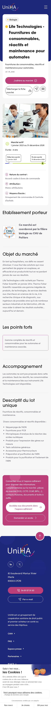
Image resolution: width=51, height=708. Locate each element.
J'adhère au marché (23, 80)
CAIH (10, 633)
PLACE (11, 663)
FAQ (10, 641)
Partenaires (13, 656)
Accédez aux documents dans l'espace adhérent (23, 507)
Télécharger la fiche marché (15, 90)
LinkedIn (11, 564)
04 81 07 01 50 (27, 590)
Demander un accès (23, 517)
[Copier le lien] (36, 89)
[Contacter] (43, 89)
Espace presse (15, 648)
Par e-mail (27, 599)
